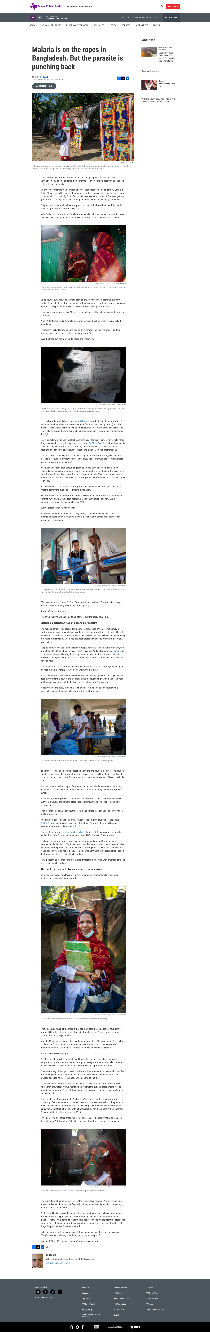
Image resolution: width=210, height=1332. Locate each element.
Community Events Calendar (157, 1310)
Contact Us (86, 1293)
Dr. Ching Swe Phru (98, 443)
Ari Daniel (44, 77)
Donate (174, 6)
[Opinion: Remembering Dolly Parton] (149, 85)
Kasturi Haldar (80, 421)
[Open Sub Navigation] (37, 25)
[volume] (40, 17)
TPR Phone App (152, 1299)
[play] (33, 17)
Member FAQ (119, 1310)
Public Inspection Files (122, 1299)
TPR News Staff (152, 1293)
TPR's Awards (151, 1304)
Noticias (44, 25)
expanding (116, 651)
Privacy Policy (87, 1310)
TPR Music (56, 25)
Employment (87, 1299)
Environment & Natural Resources (166, 48)
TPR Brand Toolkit (88, 1304)
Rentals (116, 1315)
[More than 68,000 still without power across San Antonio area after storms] (149, 52)
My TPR (156, 25)
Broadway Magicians (150, 71)
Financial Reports (120, 1288)
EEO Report (118, 1293)
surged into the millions (74, 832)
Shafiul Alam (46, 823)
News (32, 25)
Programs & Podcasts (77, 25)
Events (113, 25)
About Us (85, 1288)
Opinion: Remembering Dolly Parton (166, 84)
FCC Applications (120, 1304)
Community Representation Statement (92, 1315)
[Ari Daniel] (37, 1261)
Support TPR (142, 25)
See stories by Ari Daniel (57, 1262)
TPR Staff (149, 1288)
